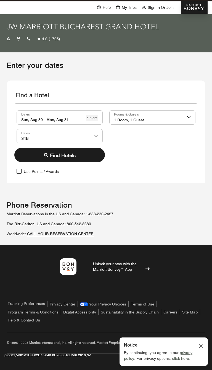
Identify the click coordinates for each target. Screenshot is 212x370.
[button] (126, 7)
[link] (103, 304)
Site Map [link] (190, 312)
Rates (25, 133)
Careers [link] (170, 312)
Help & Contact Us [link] (24, 320)
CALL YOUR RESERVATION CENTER (60, 234)
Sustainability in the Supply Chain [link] (130, 312)
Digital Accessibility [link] (79, 312)
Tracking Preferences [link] (26, 303)
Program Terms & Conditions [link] (33, 312)
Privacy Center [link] (62, 304)
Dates (25, 114)
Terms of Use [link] (142, 304)
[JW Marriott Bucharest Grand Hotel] (8, 39)
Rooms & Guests (126, 114)
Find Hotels (63, 155)
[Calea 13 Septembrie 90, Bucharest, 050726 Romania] (18, 39)
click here (180, 358)
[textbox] (60, 117)
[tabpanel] (106, 143)
